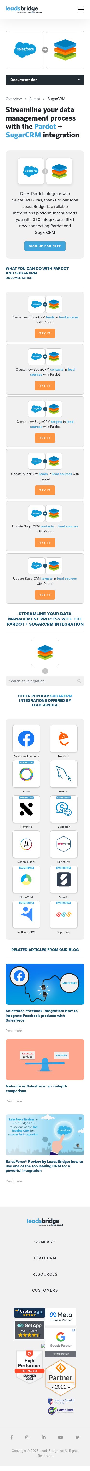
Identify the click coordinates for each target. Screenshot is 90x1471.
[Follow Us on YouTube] (60, 1437)
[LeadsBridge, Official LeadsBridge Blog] (24, 9)
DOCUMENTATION (19, 278)
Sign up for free (45, 246)
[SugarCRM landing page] (65, 50)
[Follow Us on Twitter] (77, 1437)
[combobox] (45, 681)
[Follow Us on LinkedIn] (44, 1437)
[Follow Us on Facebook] (11, 1437)
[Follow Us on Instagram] (27, 1437)
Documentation (23, 80)
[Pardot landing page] (25, 50)
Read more (14, 1030)
